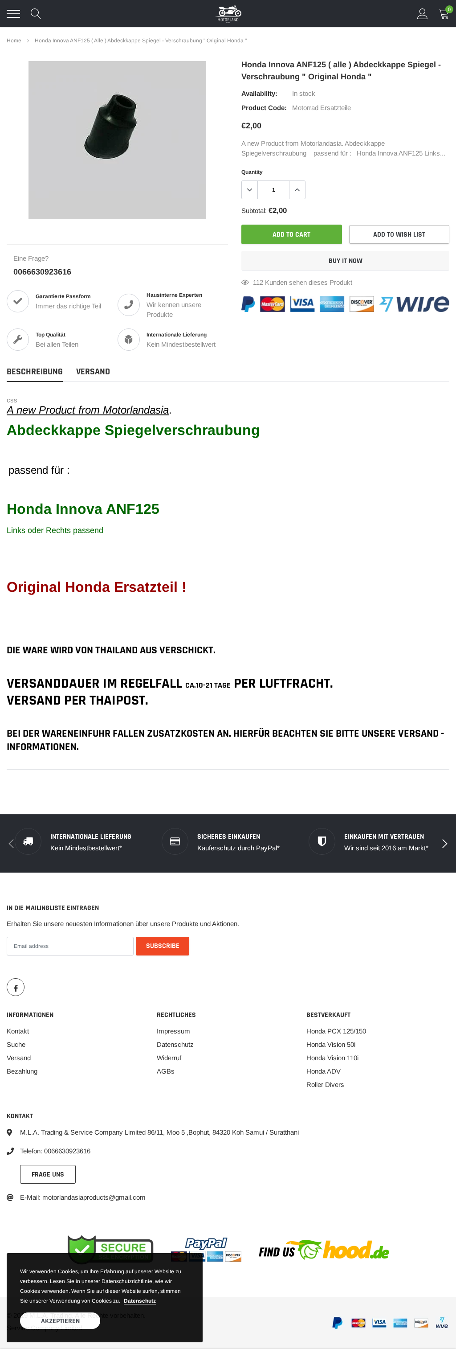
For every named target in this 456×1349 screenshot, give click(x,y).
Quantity (252, 172)
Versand (19, 1058)
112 (258, 282)
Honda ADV (323, 1071)
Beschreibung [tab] (35, 371)
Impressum (173, 1031)
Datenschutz (175, 1044)
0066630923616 (42, 271)
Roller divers (325, 1084)
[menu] (13, 14)
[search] (36, 14)
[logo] (228, 14)
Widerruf (169, 1058)
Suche (16, 1044)
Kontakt (18, 1031)
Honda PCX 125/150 (336, 1031)
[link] (15, 987)
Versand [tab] (93, 371)
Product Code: (264, 107)
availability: (259, 93)
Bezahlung (22, 1071)
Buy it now (345, 261)
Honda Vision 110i (332, 1058)
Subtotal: (254, 210)
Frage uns (48, 1174)
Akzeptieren (60, 1321)
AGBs (166, 1071)
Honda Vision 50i (330, 1044)
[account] (422, 13)
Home (14, 40)
